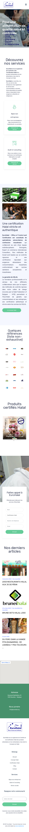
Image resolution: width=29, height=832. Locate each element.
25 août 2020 (5, 636)
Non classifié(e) (16, 579)
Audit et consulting (14, 150)
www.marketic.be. (19, 826)
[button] (8, 440)
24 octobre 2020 (6, 608)
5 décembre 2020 (6, 579)
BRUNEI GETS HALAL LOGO (14, 613)
